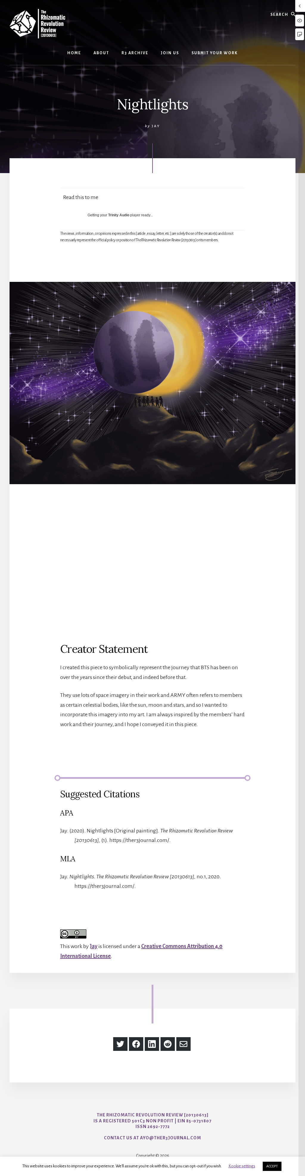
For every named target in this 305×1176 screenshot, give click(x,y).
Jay (93, 946)
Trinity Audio (118, 215)
